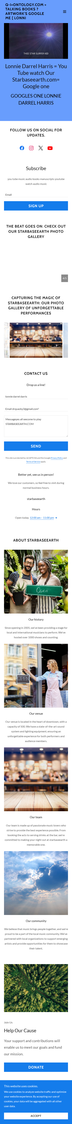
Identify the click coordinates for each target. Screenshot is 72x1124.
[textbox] (36, 193)
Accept (36, 1116)
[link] (26, 18)
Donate (36, 1067)
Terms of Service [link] (33, 461)
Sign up (36, 206)
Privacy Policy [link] (57, 458)
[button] (64, 11)
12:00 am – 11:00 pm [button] (42, 517)
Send (36, 446)
